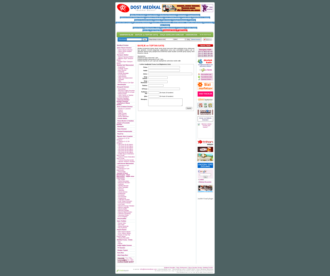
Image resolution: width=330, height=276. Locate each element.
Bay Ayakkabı (122, 227)
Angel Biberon (122, 115)
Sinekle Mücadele (123, 238)
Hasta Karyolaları (123, 181)
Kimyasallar (122, 171)
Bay (119, 242)
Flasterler (121, 72)
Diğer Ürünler (122, 113)
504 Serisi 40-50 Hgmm (125, 150)
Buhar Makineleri (123, 116)
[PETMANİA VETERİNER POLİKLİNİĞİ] (205, 161)
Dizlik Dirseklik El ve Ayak (126, 92)
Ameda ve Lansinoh (124, 108)
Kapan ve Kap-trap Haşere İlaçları (123, 235)
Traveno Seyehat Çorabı (126, 160)
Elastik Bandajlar (123, 73)
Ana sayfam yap (206, 74)
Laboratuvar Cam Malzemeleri (123, 169)
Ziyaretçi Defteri (206, 79)
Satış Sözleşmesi (181, 267)
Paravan (121, 189)
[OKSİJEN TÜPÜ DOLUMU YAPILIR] (205, 167)
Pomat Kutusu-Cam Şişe (126, 82)
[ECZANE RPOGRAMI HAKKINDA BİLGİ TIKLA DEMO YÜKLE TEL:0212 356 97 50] (205, 151)
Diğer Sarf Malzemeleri (125, 78)
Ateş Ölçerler (122, 70)
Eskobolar (121, 195)
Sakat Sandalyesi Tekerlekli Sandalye (123, 97)
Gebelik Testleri (123, 68)
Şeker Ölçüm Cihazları (125, 50)
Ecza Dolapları (122, 216)
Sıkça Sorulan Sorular (195, 267)
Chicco (120, 110)
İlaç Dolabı (121, 179)
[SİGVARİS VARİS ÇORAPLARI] (205, 114)
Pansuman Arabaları (124, 202)
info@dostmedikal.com (148, 269)
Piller (119, 81)
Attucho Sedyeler (123, 207)
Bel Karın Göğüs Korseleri (126, 90)
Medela (120, 112)
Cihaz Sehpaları (123, 187)
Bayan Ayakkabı (123, 226)
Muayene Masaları (124, 182)
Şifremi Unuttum (196, 39)
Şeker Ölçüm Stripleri (125, 51)
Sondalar (121, 79)
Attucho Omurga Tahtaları (126, 206)
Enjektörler (121, 67)
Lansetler (121, 53)
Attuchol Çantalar (123, 210)
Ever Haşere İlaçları (124, 233)
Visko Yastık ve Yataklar (125, 95)
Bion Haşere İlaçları (124, 231)
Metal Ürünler (122, 93)
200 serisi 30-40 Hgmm (125, 144)
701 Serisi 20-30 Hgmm (125, 146)
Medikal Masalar (123, 185)
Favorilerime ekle (206, 77)
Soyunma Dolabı (123, 215)
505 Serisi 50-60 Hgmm (125, 152)
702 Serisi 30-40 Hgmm (125, 147)
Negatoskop (122, 198)
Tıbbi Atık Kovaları (124, 199)
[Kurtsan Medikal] (205, 107)
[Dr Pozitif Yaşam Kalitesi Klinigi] (205, 89)
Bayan (120, 243)
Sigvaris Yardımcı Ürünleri (126, 161)
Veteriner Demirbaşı (124, 213)
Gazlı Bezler (122, 75)
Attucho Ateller (122, 209)
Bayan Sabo (122, 223)
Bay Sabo (121, 224)
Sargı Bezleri (122, 76)
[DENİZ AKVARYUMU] (205, 145)
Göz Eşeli (121, 204)
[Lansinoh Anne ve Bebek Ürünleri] (205, 121)
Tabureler (121, 190)
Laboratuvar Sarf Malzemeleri (123, 166)
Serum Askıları (122, 192)
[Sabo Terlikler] (205, 96)
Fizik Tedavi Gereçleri (125, 201)
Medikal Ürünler (208, 267)
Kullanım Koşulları (169, 267)
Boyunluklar (122, 89)
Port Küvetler (122, 196)
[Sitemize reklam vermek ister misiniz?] (205, 138)
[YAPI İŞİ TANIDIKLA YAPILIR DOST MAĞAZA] (205, 101)
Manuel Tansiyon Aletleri (125, 57)
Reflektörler (122, 193)
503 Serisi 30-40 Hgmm (125, 149)
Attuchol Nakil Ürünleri (125, 212)
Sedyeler (121, 184)
